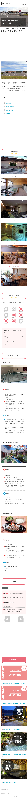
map (7, 593)
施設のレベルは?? (10, 106)
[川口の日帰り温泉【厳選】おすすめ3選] (14, 726)
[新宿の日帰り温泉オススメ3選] (14, 779)
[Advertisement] (14, 47)
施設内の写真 (9, 103)
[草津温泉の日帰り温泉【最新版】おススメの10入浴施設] (14, 751)
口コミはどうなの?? (10, 110)
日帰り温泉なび (6, 3)
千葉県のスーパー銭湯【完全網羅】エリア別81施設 (14, 703)
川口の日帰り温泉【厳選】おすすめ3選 (11, 729)
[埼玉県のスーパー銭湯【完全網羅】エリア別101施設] (14, 680)
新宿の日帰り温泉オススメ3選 (9, 782)
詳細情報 (8, 113)
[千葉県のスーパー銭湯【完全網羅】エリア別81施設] (14, 700)
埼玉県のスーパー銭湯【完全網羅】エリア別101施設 (14, 683)
